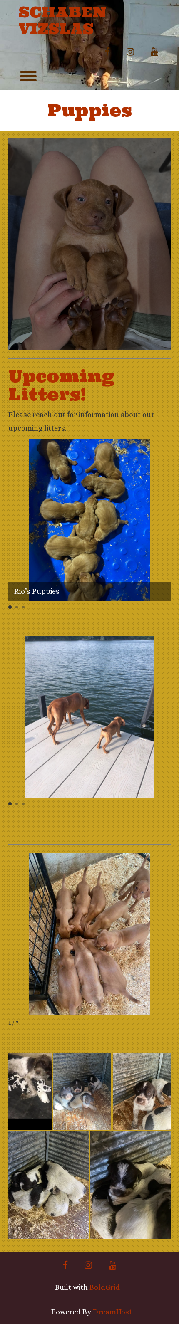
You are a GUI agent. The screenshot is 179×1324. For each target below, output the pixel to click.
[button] (10, 607)
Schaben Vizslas (62, 20)
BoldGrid (105, 1287)
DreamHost (112, 1312)
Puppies (89, 110)
